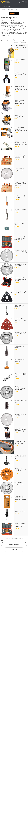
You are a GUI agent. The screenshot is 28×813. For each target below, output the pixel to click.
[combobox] (14, 550)
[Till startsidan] (5, 2)
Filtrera (16, 41)
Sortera (23, 41)
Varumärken (4, 9)
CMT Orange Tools (12, 9)
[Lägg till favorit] (11, 46)
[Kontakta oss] (19, 2)
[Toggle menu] (26, 2)
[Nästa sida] (22, 550)
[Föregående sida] (6, 550)
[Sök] (2, 6)
